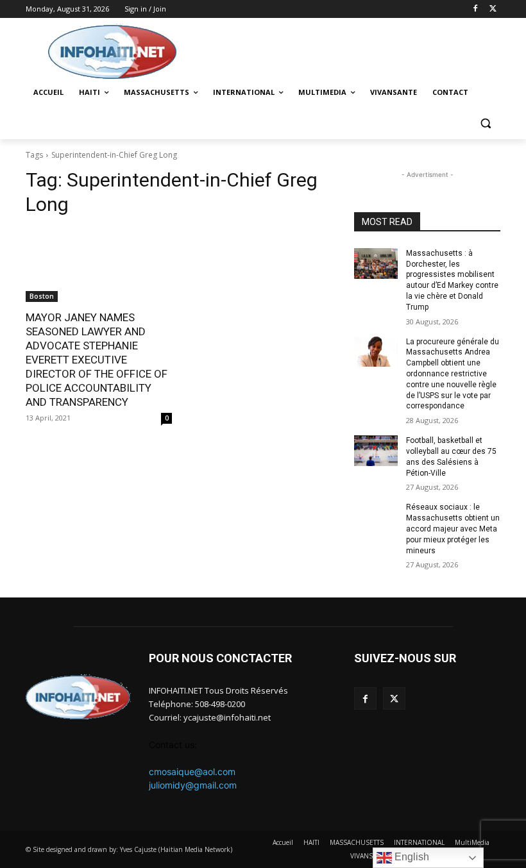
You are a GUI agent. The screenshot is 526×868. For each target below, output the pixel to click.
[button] (485, 123)
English (410, 856)
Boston (42, 296)
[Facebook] (475, 9)
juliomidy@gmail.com (193, 785)
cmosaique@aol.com (192, 771)
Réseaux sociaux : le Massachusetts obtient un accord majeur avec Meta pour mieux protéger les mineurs (453, 529)
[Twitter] (493, 9)
